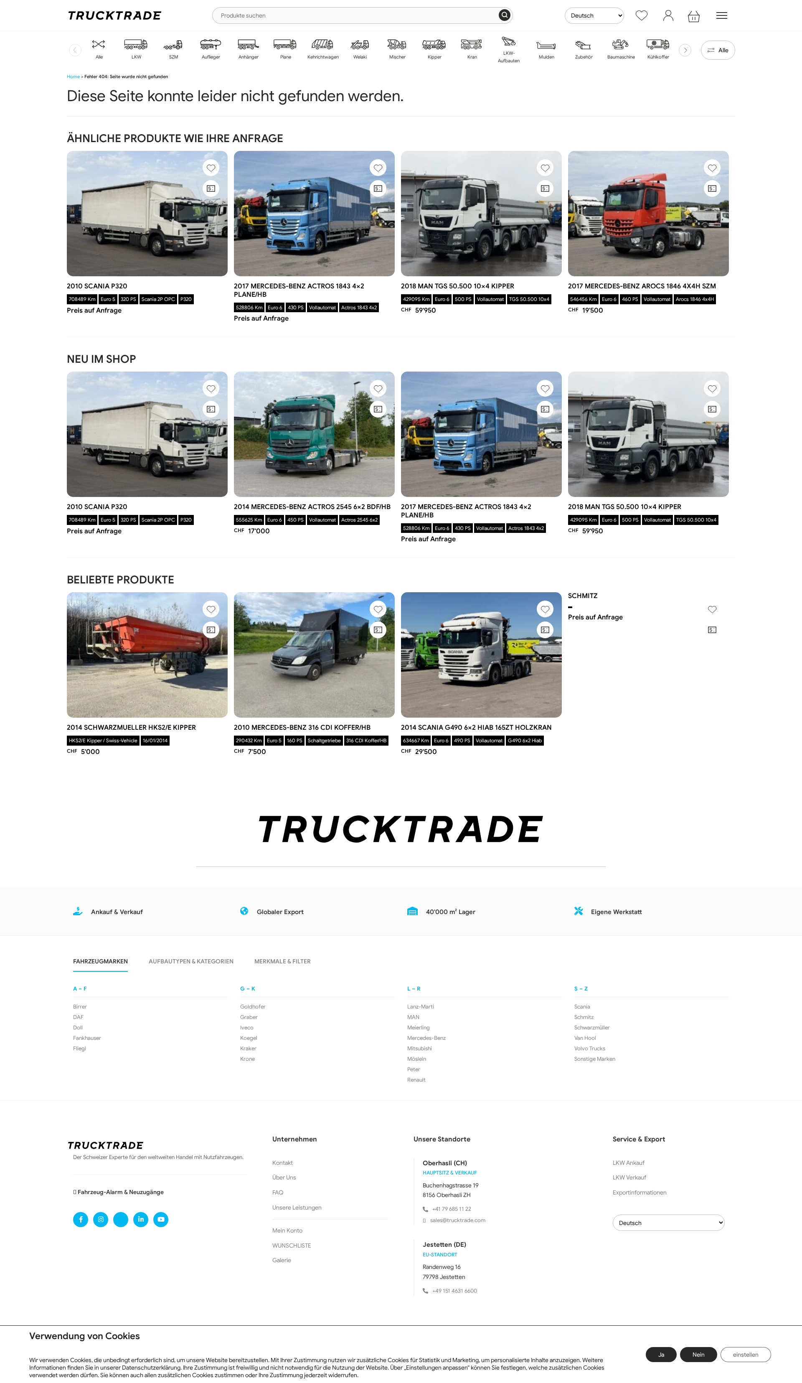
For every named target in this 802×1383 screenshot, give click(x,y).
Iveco (247, 1027)
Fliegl (79, 1048)
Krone (247, 1059)
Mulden (546, 57)
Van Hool (585, 1038)
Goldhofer (253, 1007)
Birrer (80, 1007)
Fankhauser (87, 1038)
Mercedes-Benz (426, 1038)
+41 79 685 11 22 (451, 1208)
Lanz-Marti (420, 1007)
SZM (173, 57)
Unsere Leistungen (297, 1207)
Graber (249, 1017)
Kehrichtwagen (322, 57)
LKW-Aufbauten (509, 57)
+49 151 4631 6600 (454, 1290)
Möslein (416, 1059)
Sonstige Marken (594, 1059)
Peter (413, 1069)
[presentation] (75, 50)
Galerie (281, 1260)
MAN (413, 1017)
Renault (416, 1080)
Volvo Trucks (589, 1048)
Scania (582, 1007)
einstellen (746, 1354)
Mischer (397, 57)
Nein (699, 1354)
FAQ (278, 1192)
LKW (135, 57)
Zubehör (583, 57)
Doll (78, 1027)
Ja (661, 1354)
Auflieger (210, 57)
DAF (78, 1017)
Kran (471, 57)
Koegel (248, 1038)
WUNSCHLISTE (291, 1245)
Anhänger (248, 57)
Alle (98, 57)
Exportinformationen (640, 1192)
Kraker (248, 1048)
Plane (285, 57)
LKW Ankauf (629, 1163)
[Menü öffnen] (722, 15)
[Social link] (80, 1219)
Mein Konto (287, 1230)
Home (73, 76)
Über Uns (284, 1177)
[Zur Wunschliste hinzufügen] (211, 167)
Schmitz (584, 1017)
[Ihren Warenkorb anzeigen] (695, 15)
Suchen (504, 15)
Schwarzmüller (592, 1027)
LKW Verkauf (629, 1177)
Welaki (359, 57)
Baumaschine (620, 57)
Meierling (418, 1027)
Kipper (434, 57)
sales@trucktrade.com (457, 1220)
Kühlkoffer (657, 57)
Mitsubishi (419, 1048)
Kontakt (282, 1163)
